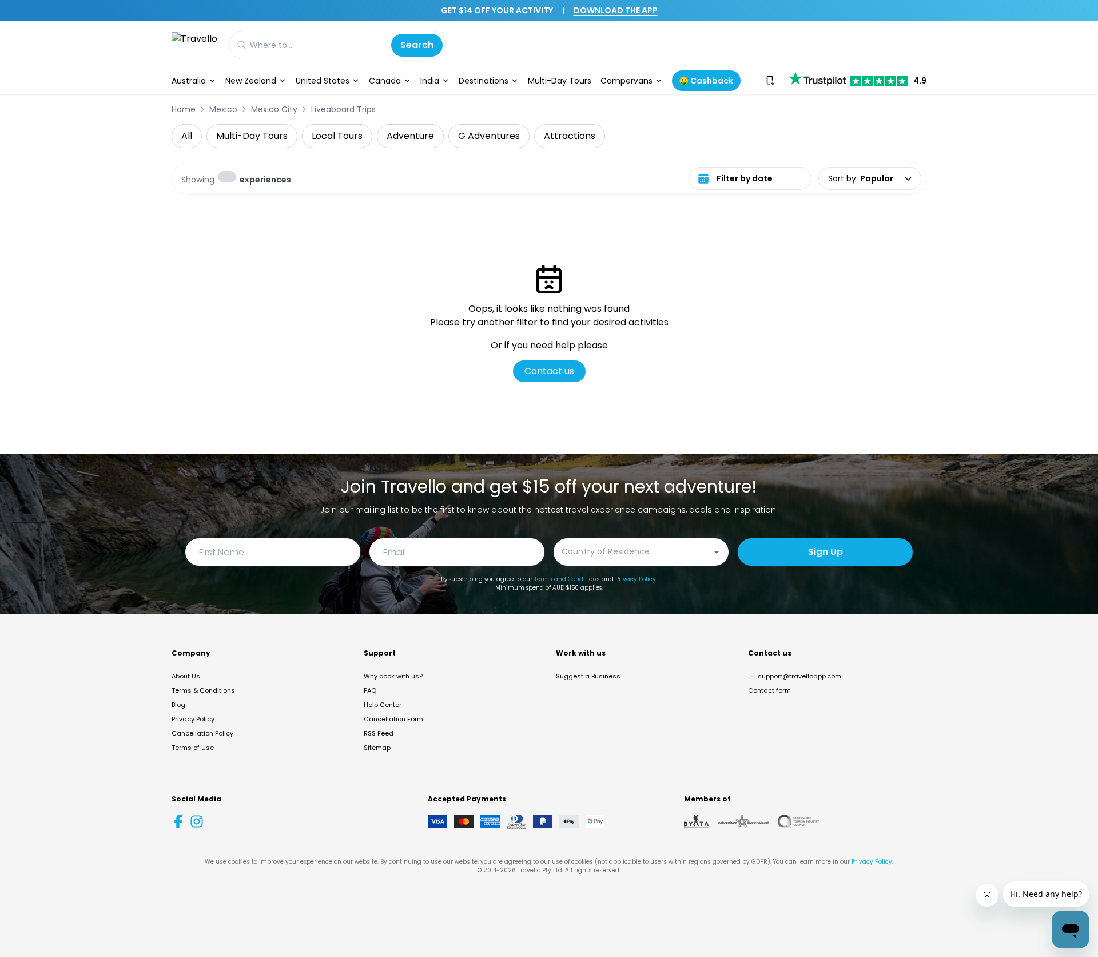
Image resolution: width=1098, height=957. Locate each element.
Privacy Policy (635, 579)
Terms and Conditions (567, 579)
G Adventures (489, 135)
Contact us (549, 371)
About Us (186, 676)
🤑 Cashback (706, 80)
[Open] (717, 552)
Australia (189, 80)
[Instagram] (197, 821)
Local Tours (337, 135)
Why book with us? (393, 676)
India (429, 80)
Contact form (769, 690)
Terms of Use (193, 747)
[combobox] (632, 551)
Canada (385, 80)
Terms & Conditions (203, 690)
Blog (178, 704)
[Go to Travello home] (194, 45)
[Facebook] (178, 821)
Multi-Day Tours (559, 80)
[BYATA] (696, 821)
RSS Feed (378, 733)
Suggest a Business (588, 676)
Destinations (483, 80)
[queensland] (798, 821)
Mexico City (274, 109)
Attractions (569, 135)
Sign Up (825, 551)
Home (184, 109)
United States (322, 80)
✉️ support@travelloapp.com (794, 676)
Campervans (626, 80)
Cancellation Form (393, 719)
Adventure (410, 135)
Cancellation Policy (202, 733)
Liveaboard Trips (343, 109)
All (186, 135)
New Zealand (250, 80)
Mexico (223, 109)
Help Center (382, 704)
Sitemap (377, 747)
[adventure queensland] (743, 821)
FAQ (370, 690)
